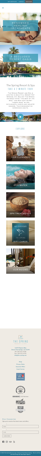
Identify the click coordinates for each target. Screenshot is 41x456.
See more (20, 34)
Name (19, 305)
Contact (21, 1)
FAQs (20, 362)
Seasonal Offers (20, 366)
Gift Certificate (12, 1)
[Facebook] (4, 442)
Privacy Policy (20, 364)
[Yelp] (14, 442)
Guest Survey (20, 369)
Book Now (29, 1)
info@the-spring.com (20, 355)
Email (20, 311)
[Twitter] (7, 442)
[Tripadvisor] (11, 442)
